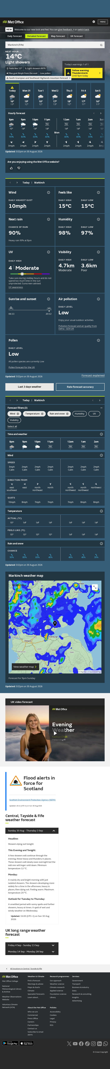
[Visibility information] (98, 252)
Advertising (77, 1001)
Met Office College (10, 981)
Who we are (33, 1012)
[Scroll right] (101, 113)
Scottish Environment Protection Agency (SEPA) (32, 800)
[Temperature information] (101, 511)
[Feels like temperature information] (98, 192)
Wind (11, 414)
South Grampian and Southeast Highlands (38, 78)
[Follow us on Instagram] (93, 1043)
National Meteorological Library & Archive (11, 989)
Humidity (79, 413)
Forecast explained (93, 375)
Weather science (57, 984)
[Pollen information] (98, 340)
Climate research (57, 987)
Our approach (55, 980)
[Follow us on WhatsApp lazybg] (105, 1043)
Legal (52, 1018)
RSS (51, 1025)
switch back (83, 29)
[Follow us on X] (69, 1043)
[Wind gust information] (48, 192)
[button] (55, 624)
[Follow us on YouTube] (75, 1043)
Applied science (56, 991)
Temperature (31, 414)
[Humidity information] (98, 219)
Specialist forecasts (36, 994)
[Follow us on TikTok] (87, 1043)
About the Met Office (37, 1007)
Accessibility (55, 1012)
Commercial (33, 1015)
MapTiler (83, 672)
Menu (103, 22)
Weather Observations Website (11, 998)
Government (77, 980)
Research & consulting (81, 994)
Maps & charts (34, 987)
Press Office (33, 1018)
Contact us (32, 1028)
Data (74, 991)
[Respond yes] (11, 168)
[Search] (100, 45)
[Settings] (94, 22)
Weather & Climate (36, 976)
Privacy (53, 1022)
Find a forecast (34, 980)
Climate (31, 991)
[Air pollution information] (98, 299)
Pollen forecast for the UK (22, 367)
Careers (31, 1022)
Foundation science (58, 994)
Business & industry (80, 987)
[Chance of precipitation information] (48, 219)
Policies (53, 1007)
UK (76, 36)
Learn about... (33, 997)
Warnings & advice (35, 984)
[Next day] (17, 182)
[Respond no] (18, 168)
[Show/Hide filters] (101, 408)
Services (75, 976)
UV (94, 413)
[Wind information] (101, 455)
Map (58, 36)
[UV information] (48, 252)
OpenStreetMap (95, 672)
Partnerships (33, 1025)
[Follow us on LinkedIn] (99, 1043)
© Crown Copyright (100, 1052)
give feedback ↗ (66, 29)
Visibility (14, 420)
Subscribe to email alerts (35, 1033)
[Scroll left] (94, 113)
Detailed (36, 36)
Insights (75, 997)
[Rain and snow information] (101, 543)
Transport (76, 984)
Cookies (53, 1015)
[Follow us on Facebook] (81, 1043)
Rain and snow (56, 414)
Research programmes (59, 976)
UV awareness (16, 287)
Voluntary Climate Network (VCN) (10, 1005)
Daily (15, 36)
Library (53, 997)
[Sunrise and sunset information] (48, 299)
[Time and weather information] (101, 434)
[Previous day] (10, 182)
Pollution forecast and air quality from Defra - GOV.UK (77, 327)
